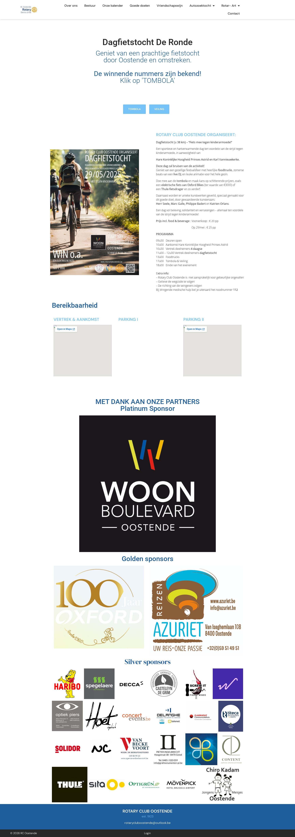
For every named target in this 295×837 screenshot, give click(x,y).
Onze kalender (112, 6)
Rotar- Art (228, 6)
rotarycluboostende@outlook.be (147, 823)
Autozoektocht (200, 6)
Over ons (71, 6)
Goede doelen (140, 6)
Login (147, 833)
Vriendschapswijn (170, 6)
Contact (234, 13)
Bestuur (90, 6)
